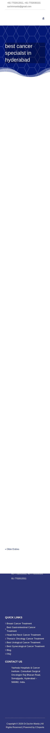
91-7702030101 (35, 573)
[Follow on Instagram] (28, 584)
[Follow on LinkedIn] (12, 584)
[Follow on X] (18, 584)
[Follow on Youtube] (34, 584)
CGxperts (39, 727)
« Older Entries (12, 549)
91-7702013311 (18, 573)
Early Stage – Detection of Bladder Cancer (24, 370)
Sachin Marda (16, 149)
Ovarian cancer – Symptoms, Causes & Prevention (25, 218)
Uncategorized (14, 152)
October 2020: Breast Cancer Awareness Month (25, 140)
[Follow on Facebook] (7, 584)
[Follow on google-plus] (23, 584)
